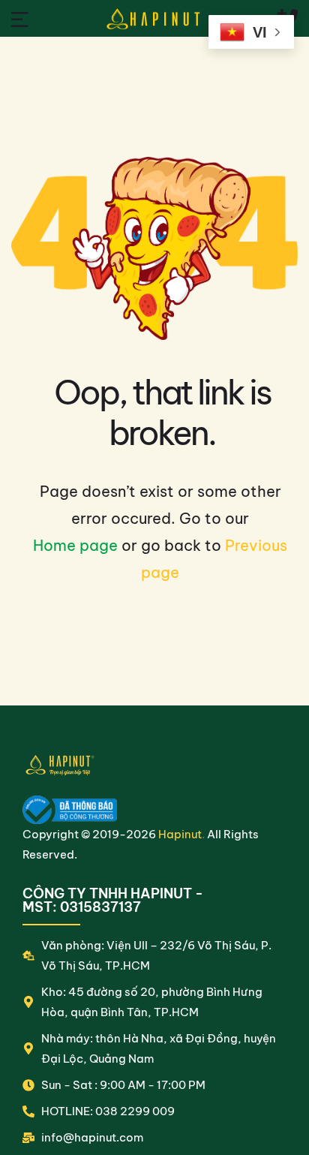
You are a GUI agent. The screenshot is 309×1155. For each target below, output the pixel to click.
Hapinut (180, 834)
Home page (75, 545)
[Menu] (19, 18)
